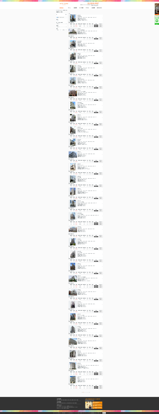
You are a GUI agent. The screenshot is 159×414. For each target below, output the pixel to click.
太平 (80, 151)
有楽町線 (79, 329)
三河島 (81, 44)
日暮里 (81, 45)
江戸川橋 (82, 329)
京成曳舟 (82, 119)
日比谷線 (79, 19)
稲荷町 (81, 230)
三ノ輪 (81, 19)
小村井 (82, 294)
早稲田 (82, 331)
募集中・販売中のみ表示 (61, 17)
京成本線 (79, 107)
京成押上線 (79, 119)
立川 (80, 338)
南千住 (81, 18)
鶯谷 (80, 267)
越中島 (81, 57)
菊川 (81, 342)
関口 (80, 326)
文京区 (78, 90)
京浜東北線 (79, 70)
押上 (81, 155)
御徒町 (82, 70)
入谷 (81, 131)
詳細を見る (96, 26)
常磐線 (79, 18)
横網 (80, 176)
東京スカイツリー (84, 280)
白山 (80, 90)
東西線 (79, 58)
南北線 (79, 94)
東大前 (81, 94)
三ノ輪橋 (82, 144)
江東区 (78, 53)
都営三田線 (79, 95)
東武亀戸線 (79, 294)
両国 (82, 179)
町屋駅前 (82, 367)
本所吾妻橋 (82, 192)
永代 (80, 53)
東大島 (82, 242)
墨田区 (78, 151)
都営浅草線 (79, 155)
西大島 (82, 33)
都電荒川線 (79, 144)
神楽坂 (81, 330)
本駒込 (81, 254)
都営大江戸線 (79, 56)
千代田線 (79, 255)
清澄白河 (82, 343)
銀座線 (79, 130)
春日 (82, 93)
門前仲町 (83, 56)
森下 (82, 341)
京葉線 (79, 57)
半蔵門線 (79, 193)
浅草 (80, 130)
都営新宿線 (79, 33)
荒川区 (78, 102)
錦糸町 (81, 191)
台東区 (78, 15)
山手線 (79, 45)
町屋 (80, 363)
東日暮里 (81, 102)
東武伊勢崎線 (79, 280)
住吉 (81, 317)
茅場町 (81, 58)
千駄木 (80, 251)
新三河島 (82, 107)
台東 (80, 65)
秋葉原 (81, 69)
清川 (80, 15)
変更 (65, 14)
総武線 (79, 156)
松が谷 (80, 226)
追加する (101, 26)
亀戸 (80, 156)
